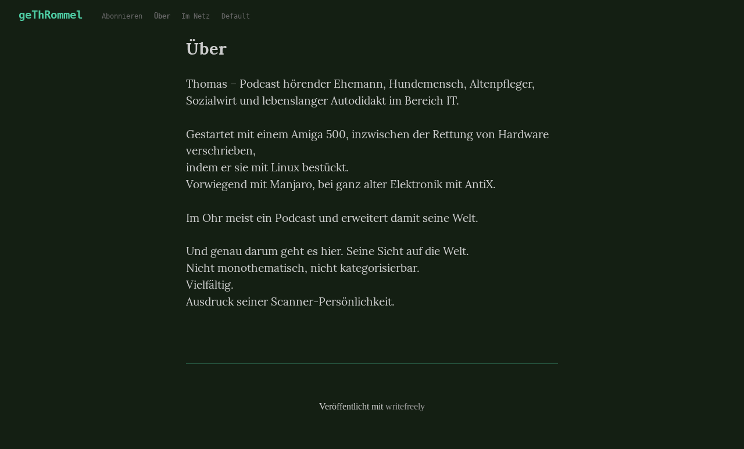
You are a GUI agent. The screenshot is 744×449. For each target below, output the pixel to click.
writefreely (405, 406)
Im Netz (195, 16)
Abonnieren (122, 16)
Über (162, 16)
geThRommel (51, 14)
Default (235, 16)
